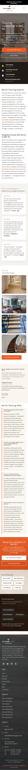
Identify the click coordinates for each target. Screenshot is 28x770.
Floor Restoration (8, 619)
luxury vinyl (14, 122)
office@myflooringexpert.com (13, 735)
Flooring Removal (7, 717)
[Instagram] (7, 663)
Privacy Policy (16, 762)
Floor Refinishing (7, 701)
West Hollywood (18, 578)
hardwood (5, 120)
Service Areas (6, 681)
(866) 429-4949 (9, 729)
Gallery (4, 684)
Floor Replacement (7, 709)
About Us (4, 676)
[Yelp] (15, 663)
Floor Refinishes (7, 614)
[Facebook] (3, 663)
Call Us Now (14, 55)
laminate (12, 169)
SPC (12, 124)
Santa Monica (7, 587)
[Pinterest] (11, 663)
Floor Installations (8, 610)
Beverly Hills (6, 578)
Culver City (18, 587)
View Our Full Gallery (11, 357)
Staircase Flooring (7, 712)
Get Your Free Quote (14, 50)
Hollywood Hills (7, 583)
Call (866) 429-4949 (14, 563)
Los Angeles (19, 583)
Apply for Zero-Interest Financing (14, 2)
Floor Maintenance (7, 715)
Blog (3, 687)
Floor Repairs (19, 614)
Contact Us (5, 689)
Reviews (4, 679)
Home (4, 673)
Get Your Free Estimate (14, 557)
